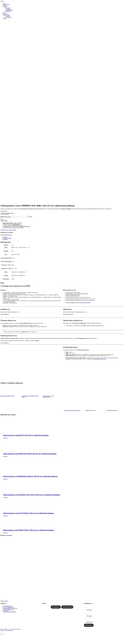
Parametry (5, 237)
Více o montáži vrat (5, 342)
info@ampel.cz (89, 622)
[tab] (63, 237)
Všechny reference (4, 601)
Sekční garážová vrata (7, 606)
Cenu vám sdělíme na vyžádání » (84, 302)
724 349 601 (89, 609)
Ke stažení (5, 239)
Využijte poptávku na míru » (6, 234)
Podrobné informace (7, 238)
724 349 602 (89, 615)
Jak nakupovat (55, 607)
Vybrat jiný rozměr (12, 229)
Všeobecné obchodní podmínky (9, 611)
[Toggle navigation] (4, 1)
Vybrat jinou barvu (4, 229)
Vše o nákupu (6, 610)
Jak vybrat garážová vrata (8, 607)
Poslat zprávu (89, 625)
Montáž (2, 216)
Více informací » (4, 211)
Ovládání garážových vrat (8, 609)
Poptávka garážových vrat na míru (10, 608)
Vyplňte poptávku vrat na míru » (99, 359)
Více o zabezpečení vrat (68, 314)
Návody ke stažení (67, 607)
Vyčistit (30, 216)
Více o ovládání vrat (5, 314)
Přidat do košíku (4, 220)
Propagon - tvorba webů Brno (7, 630)
